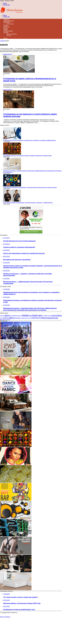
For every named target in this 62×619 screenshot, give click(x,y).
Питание (6, 26)
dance (7, 315)
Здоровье (6, 22)
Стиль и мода (8, 31)
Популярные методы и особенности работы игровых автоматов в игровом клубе (27, 155)
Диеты (5, 28)
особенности (35, 318)
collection (2, 315)
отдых (43, 318)
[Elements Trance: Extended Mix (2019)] (15, 518)
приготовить (3, 319)
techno (53, 315)
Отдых (5, 25)
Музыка (8, 35)
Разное (5, 32)
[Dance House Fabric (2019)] (15, 392)
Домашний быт (8, 21)
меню (26, 318)
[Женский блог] (11, 12)
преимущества (52, 318)
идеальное (17, 318)
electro (15, 315)
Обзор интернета (11, 34)
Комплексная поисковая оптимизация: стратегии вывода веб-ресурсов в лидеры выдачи (30, 187)
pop (43, 315)
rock (45, 315)
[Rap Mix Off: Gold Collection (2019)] (15, 500)
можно (29, 318)
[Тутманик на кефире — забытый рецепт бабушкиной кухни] (15, 482)
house (25, 315)
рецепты (8, 319)
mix (30, 315)
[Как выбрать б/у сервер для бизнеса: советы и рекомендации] (15, 536)
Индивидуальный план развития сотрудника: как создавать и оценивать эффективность (29, 140)
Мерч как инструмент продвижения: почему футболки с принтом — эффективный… (28, 202)
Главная (2, 40)
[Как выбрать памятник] (15, 572)
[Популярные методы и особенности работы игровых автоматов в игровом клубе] (12, 154)
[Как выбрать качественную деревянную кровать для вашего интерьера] (15, 410)
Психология (10, 23)
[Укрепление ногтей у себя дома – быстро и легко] (15, 374)
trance (59, 315)
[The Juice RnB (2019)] (15, 356)
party (40, 315)
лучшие (23, 318)
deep (11, 315)
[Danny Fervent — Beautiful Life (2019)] (15, 339)
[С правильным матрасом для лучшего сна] (15, 590)
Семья (5, 29)
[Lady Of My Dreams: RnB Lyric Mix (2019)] (15, 464)
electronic (19, 315)
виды (1, 318)
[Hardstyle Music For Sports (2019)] (15, 554)
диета (11, 318)
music (35, 315)
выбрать (5, 318)
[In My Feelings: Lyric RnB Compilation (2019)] (15, 428)
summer (49, 315)
